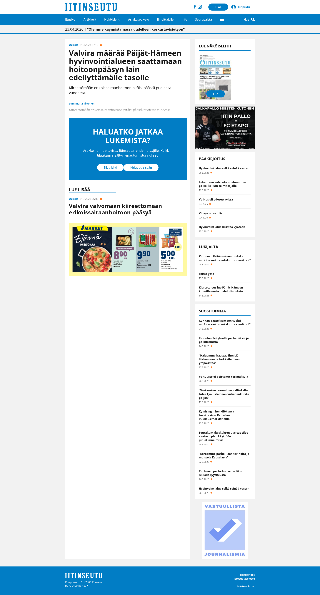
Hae (246, 19)
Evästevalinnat (245, 586)
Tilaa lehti (110, 167)
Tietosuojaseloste (243, 578)
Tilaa (218, 7)
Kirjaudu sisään (141, 167)
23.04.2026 (125, 29)
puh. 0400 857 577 (76, 585)
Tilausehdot (247, 574)
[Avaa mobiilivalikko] (222, 19)
